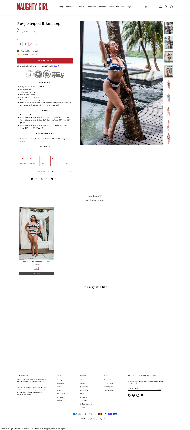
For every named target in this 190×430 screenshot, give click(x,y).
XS (20, 44)
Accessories (70, 6)
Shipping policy (45, 171)
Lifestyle (81, 6)
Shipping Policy (109, 387)
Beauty (59, 390)
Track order (83, 400)
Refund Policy (108, 390)
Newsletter (83, 397)
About (111, 6)
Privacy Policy (108, 383)
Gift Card (120, 6)
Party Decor (60, 397)
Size (20, 40)
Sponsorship (84, 390)
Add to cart (35, 347)
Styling (82, 407)
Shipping (20, 32)
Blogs (128, 6)
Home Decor (61, 394)
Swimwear (60, 387)
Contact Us (83, 383)
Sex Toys (59, 400)
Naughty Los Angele (29, 381)
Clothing (59, 380)
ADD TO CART (36, 273)
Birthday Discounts (86, 404)
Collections (91, 6)
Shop (61, 6)
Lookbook (102, 6)
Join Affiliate (84, 387)
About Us (83, 380)
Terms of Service (109, 380)
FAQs (82, 394)
